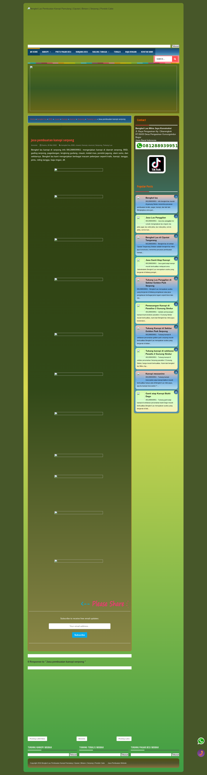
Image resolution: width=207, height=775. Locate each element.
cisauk (78, 145)
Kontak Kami (147, 51)
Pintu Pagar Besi (63, 51)
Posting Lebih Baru (37, 739)
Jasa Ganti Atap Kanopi (158, 260)
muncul (91, 145)
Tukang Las (107, 145)
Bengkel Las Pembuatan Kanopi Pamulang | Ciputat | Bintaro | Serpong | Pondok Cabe (73, 763)
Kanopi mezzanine (155, 373)
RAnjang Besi (82, 51)
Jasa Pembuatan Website (117, 763)
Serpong (98, 145)
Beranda (81, 739)
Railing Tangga (99, 51)
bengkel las (65, 145)
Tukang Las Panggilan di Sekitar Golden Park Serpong (158, 283)
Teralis (117, 51)
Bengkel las (152, 198)
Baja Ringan (131, 51)
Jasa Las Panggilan (156, 217)
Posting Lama (124, 739)
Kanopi (45, 51)
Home (35, 51)
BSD (73, 145)
